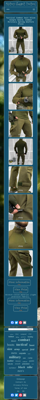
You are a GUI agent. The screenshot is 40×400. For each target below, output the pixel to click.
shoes (16, 334)
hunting (30, 337)
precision (26, 364)
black (21, 367)
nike (30, 367)
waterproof (23, 334)
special (25, 349)
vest (33, 364)
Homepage (21, 379)
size (9, 349)
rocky (30, 358)
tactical (21, 345)
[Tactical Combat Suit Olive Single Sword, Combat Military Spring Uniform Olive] (20, 40)
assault (17, 364)
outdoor (12, 368)
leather (10, 361)
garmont (23, 337)
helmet (11, 336)
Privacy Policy (21, 385)
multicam (25, 361)
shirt (24, 358)
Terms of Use (21, 388)
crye (29, 334)
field (32, 349)
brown (18, 361)
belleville (10, 364)
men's (21, 370)
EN (18, 391)
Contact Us (21, 382)
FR (23, 391)
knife (29, 353)
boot (31, 345)
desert (13, 341)
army (17, 349)
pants (31, 361)
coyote (22, 353)
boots (10, 345)
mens (14, 352)
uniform (11, 334)
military (15, 357)
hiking (17, 337)
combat (24, 340)
